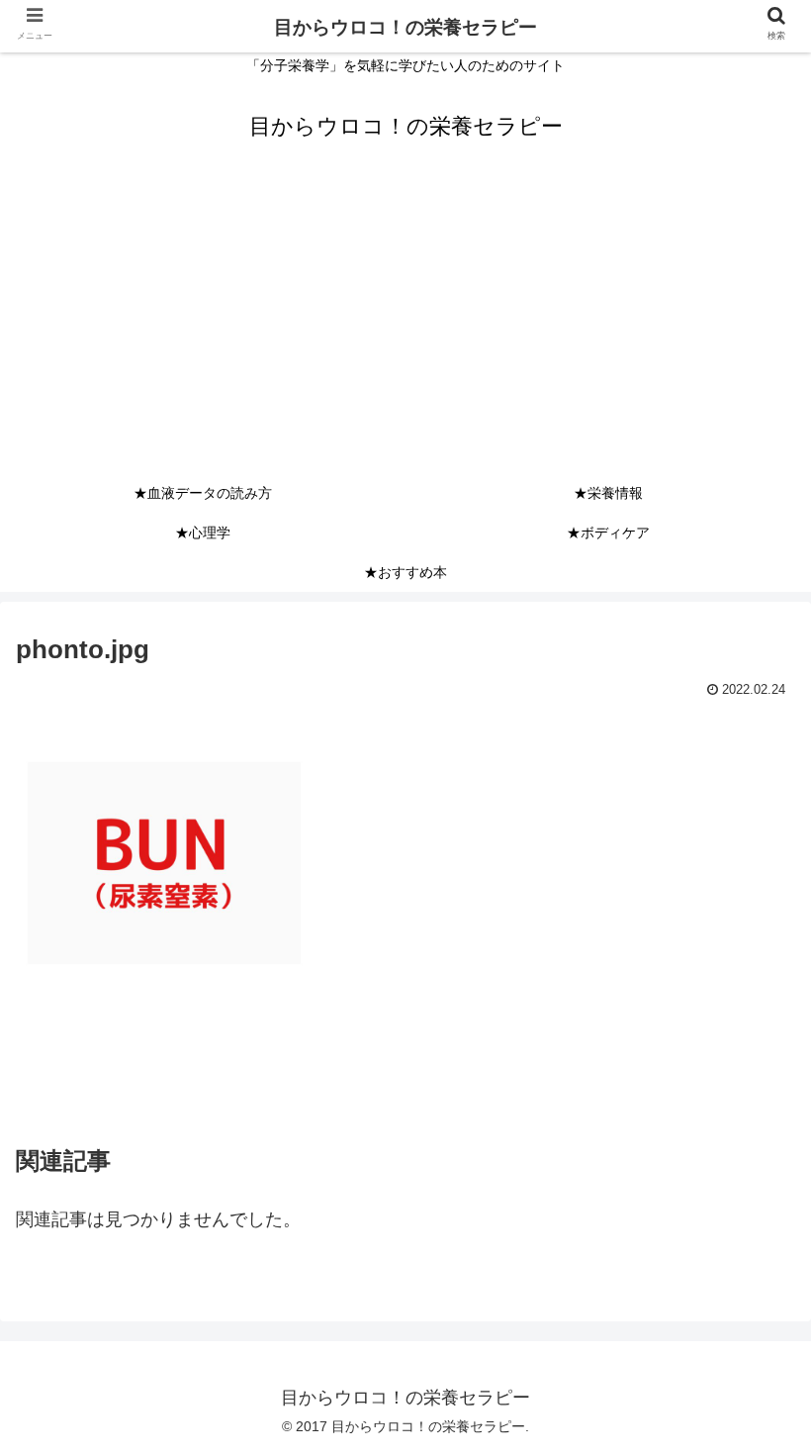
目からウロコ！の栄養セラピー (405, 27)
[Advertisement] (405, 324)
